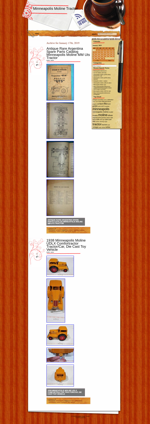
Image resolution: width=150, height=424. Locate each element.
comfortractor (78, 401)
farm (102, 104)
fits (105, 103)
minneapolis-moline (100, 112)
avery (105, 99)
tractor (74, 232)
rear (94, 119)
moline (59, 232)
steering (102, 121)
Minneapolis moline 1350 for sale (102, 91)
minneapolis (52, 232)
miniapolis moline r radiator (100, 81)
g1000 (95, 106)
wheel (104, 127)
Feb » (109, 60)
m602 (99, 106)
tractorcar (64, 402)
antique (58, 230)
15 (97, 54)
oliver (110, 115)
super (105, 121)
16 (100, 54)
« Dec (97, 60)
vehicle (73, 402)
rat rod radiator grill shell (99, 72)
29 (97, 58)
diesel (109, 101)
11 (106, 52)
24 (103, 56)
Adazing (83, 417)
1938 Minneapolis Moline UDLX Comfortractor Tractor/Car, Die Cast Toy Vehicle (66, 245)
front (108, 104)
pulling (99, 117)
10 (103, 52)
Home (37, 33)
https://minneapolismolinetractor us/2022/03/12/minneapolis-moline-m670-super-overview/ (102, 88)
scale (97, 119)
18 (106, 54)
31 (103, 58)
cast (72, 401)
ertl (98, 104)
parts (62, 232)
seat (100, 119)
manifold (107, 106)
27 (112, 56)
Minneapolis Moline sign (99, 84)
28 (94, 58)
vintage (95, 127)
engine (95, 104)
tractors (104, 125)
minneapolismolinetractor (100, 70)
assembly (100, 100)
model (111, 112)
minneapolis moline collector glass (102, 82)
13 (112, 52)
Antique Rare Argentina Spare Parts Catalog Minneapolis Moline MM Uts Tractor (68, 53)
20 (112, 54)
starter (97, 121)
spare (69, 232)
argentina (76, 230)
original (95, 117)
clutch (100, 101)
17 (103, 54)
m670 (103, 106)
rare (66, 232)
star (94, 121)
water (100, 127)
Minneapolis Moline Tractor (55, 8)
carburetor (110, 100)
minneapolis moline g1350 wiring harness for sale (101, 75)
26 (109, 56)
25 (106, 56)
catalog (82, 230)
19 (109, 54)
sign (103, 119)
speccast (108, 119)
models (95, 115)
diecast (104, 101)
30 (100, 58)
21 (94, 56)
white (108, 127)
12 (109, 52)
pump (104, 117)
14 (94, 54)
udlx (68, 402)
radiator (108, 117)
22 (97, 56)
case (94, 101)
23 (100, 56)
